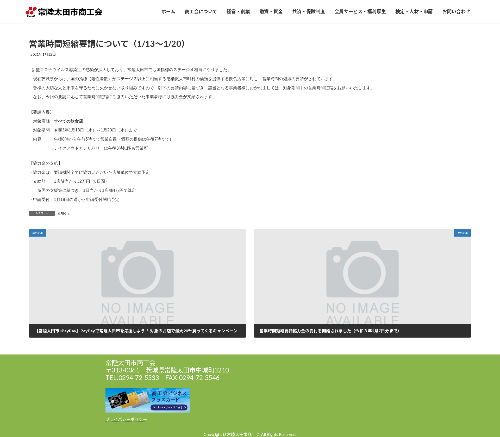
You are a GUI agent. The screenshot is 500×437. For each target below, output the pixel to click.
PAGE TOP (484, 419)
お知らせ (64, 213)
